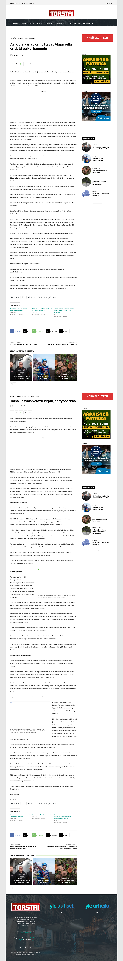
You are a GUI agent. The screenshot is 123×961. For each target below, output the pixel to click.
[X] (112, 3)
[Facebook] (105, 3)
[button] (110, 23)
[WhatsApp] (21, 64)
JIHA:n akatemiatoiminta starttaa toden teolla (21, 377)
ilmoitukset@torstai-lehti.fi (26, 941)
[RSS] (109, 3)
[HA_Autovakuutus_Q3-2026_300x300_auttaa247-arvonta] (96, 120)
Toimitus (16, 55)
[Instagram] (107, 3)
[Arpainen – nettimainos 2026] (96, 83)
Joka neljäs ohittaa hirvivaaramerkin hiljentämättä (99, 182)
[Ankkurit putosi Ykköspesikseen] (44, 367)
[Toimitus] (11, 55)
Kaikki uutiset (23, 38)
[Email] (30, 64)
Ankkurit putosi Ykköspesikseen (43, 377)
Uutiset (32, 38)
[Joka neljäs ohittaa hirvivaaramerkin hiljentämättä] (86, 182)
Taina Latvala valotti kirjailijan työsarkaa (62, 344)
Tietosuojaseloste (25, 932)
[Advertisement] (43, 106)
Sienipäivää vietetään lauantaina (66, 377)
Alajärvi (13, 38)
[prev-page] (11, 384)
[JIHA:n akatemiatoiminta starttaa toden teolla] (21, 367)
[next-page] (14, 384)
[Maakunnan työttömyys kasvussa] (86, 193)
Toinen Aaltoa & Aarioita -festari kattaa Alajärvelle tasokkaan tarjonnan (64, 310)
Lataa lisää (96, 202)
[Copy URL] (25, 64)
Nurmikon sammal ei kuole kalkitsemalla (24, 344)
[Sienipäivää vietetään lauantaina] (66, 367)
